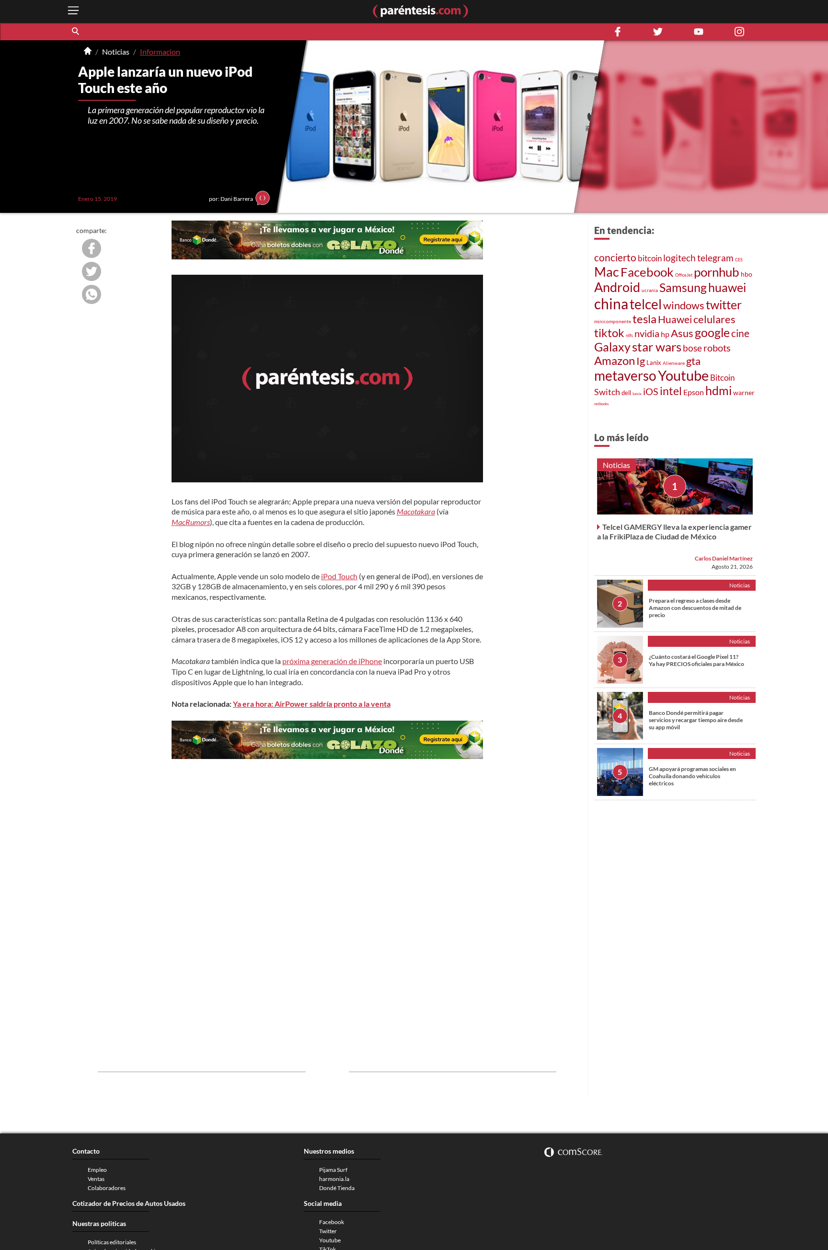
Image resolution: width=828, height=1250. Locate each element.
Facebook (647, 272)
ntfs (629, 335)
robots (717, 347)
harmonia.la (334, 1178)
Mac (606, 272)
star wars (656, 346)
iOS (650, 391)
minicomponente (612, 321)
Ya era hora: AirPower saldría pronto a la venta (312, 703)
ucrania (650, 290)
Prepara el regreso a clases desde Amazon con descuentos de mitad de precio (695, 608)
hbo (746, 274)
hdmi (718, 390)
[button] (76, 31)
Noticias (115, 51)
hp (665, 334)
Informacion (160, 51)
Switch (607, 391)
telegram (715, 257)
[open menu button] (73, 11)
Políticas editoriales (112, 1242)
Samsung (683, 287)
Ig (640, 361)
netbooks (601, 403)
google (712, 332)
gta (693, 360)
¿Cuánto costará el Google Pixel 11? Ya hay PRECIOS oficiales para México (696, 660)
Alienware (674, 363)
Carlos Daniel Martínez (724, 558)
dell (626, 393)
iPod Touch (339, 576)
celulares (714, 319)
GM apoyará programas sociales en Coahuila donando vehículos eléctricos (692, 776)
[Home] (88, 52)
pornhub (716, 272)
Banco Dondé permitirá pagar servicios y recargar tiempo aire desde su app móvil (696, 720)
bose (692, 347)
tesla (644, 319)
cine (740, 333)
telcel (646, 304)
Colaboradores (107, 1188)
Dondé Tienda (337, 1188)
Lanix (653, 362)
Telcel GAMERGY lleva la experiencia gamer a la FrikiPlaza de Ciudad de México (674, 531)
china (611, 303)
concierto (615, 257)
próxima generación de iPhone (332, 661)
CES (739, 259)
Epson (693, 392)
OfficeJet (683, 275)
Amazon (614, 360)
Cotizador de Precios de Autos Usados (128, 1203)
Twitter (328, 1231)
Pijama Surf (333, 1169)
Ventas (96, 1178)
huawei (727, 287)
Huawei (675, 319)
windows (683, 305)
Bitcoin (722, 378)
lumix (637, 393)
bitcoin (650, 258)
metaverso (625, 375)
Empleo (97, 1169)
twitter (724, 305)
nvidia (646, 333)
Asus (682, 333)
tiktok (609, 332)
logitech (679, 257)
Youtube (683, 375)
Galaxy (612, 346)
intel (671, 390)
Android (617, 287)
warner (744, 392)
